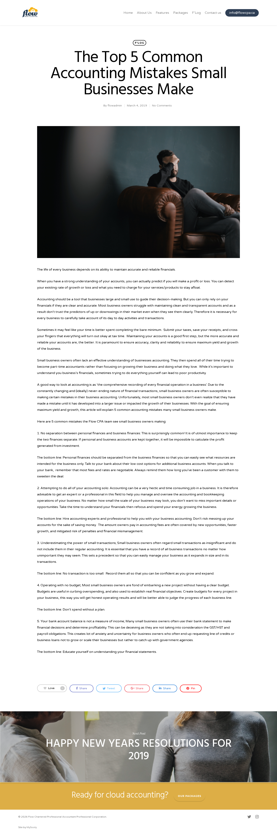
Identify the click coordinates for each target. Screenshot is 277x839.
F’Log (196, 13)
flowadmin (115, 105)
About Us (144, 13)
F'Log (139, 42)
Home (128, 13)
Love (55, 688)
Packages (180, 13)
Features (162, 13)
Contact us (213, 13)
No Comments (162, 105)
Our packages (189, 796)
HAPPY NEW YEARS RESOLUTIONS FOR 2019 (138, 746)
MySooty (32, 827)
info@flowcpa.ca (242, 13)
